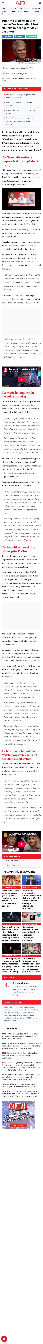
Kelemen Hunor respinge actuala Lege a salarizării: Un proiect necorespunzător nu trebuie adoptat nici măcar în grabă (21, 1077)
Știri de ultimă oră (10, 887)
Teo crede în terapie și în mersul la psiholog (19, 104)
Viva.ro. (28, 539)
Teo (37, 452)
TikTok (23, 861)
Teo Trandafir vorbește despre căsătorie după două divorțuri (21, 96)
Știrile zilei (10, 1028)
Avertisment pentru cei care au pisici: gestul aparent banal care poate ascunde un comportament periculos (11, 898)
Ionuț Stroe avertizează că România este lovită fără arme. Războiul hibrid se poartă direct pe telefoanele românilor (31, 899)
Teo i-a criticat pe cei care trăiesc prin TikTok (20, 111)
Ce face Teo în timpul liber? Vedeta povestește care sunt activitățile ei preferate (19, 121)
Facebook (8, 36)
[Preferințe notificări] (4, 1339)
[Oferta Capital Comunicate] (21, 1115)
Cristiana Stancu (16, 79)
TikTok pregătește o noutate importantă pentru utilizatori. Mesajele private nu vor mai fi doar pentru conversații (11, 965)
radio (11, 774)
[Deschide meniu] (3, 3)
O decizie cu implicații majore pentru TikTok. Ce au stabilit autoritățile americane (30, 933)
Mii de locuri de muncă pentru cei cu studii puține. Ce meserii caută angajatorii (19, 1085)
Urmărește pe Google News (17, 73)
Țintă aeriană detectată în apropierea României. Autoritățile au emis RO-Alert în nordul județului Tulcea (20, 1036)
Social (25, 956)
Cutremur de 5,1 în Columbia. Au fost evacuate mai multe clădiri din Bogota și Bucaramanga (19, 1055)
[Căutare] (40, 3)
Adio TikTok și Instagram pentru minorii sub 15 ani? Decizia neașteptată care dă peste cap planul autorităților (31, 965)
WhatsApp (32, 36)
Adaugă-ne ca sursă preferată (18, 68)
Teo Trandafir (15, 861)
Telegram (20, 36)
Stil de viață (16, 865)
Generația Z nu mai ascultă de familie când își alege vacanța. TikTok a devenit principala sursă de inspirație (10, 933)
